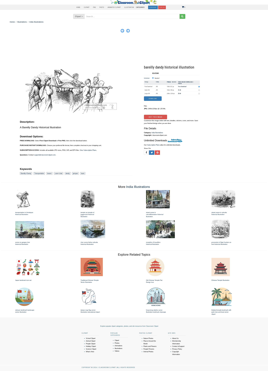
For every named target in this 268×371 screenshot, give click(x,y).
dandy (68, 173)
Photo (101, 7)
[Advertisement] (134, 49)
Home (78, 7)
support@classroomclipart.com (45, 155)
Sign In (162, 7)
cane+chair (58, 173)
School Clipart (90, 338)
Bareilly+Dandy (26, 173)
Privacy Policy (177, 349)
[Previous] (122, 30)
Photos (117, 343)
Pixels (169, 82)
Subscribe (153, 7)
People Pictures (148, 349)
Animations (118, 346)
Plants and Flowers (150, 346)
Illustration (129, 7)
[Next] (128, 30)
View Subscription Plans (88, 150)
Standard (157, 78)
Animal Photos (148, 351)
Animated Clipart (114, 7)
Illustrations (22, 22)
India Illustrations (36, 22)
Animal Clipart (90, 341)
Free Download (148, 86)
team (82, 173)
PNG (94, 7)
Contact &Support (178, 346)
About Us (175, 338)
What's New (90, 351)
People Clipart (90, 344)
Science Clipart (91, 349)
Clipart (87, 7)
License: (147, 78)
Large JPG (147, 93)
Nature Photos (148, 338)
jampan (75, 173)
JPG (157, 86)
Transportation (39, 173)
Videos (117, 351)
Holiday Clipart (91, 346)
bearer (49, 173)
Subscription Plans (153, 145)
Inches (174, 82)
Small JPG (147, 90)
